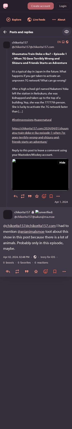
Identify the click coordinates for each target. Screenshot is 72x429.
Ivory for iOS (48, 257)
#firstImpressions (23, 120)
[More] (64, 271)
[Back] (3, 32)
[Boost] (22, 196)
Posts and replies (21, 32)
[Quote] (29, 196)
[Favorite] (37, 196)
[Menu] (58, 196)
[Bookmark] (51, 196)
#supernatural (43, 120)
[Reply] (15, 196)
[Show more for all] (66, 32)
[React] (44, 196)
